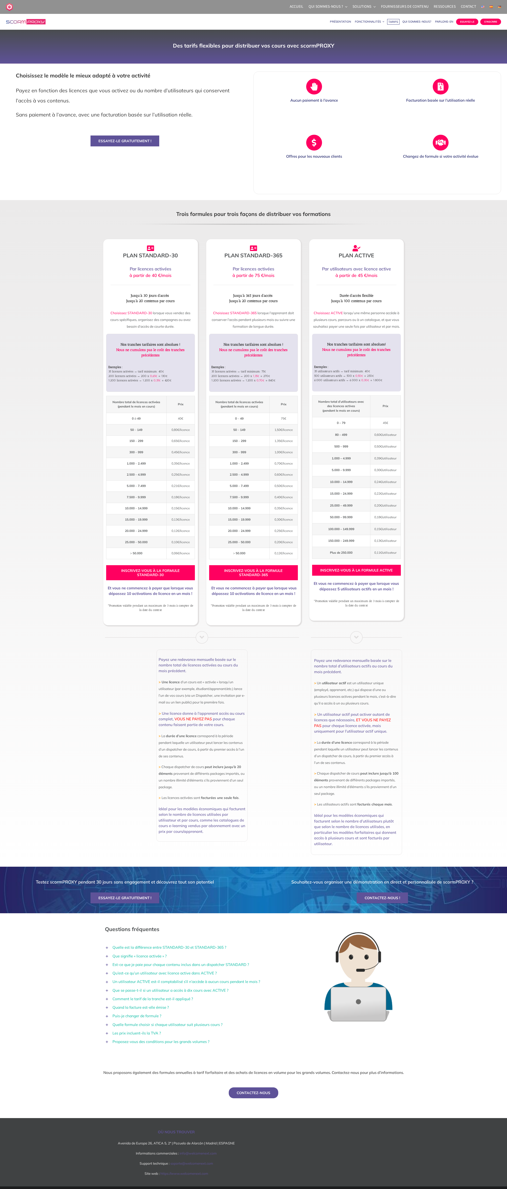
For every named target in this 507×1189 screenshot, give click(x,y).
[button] (202, 947)
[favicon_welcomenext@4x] (9, 5)
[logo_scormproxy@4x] (26, 21)
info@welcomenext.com (198, 1153)
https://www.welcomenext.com (184, 1173)
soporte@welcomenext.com (191, 1163)
